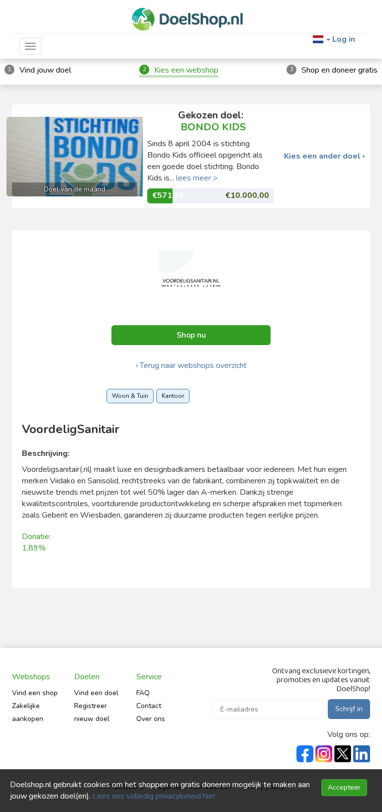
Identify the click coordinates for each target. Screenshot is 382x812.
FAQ (143, 693)
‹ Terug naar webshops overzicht (191, 365)
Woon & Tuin (130, 396)
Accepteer (344, 787)
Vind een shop (35, 693)
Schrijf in (349, 709)
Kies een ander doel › (324, 156)
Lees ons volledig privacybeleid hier (154, 796)
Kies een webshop (186, 70)
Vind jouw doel (45, 70)
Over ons (150, 718)
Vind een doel (96, 693)
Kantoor (173, 396)
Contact (148, 706)
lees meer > (197, 178)
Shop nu (191, 335)
